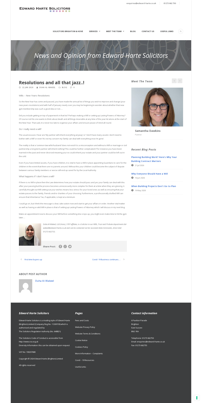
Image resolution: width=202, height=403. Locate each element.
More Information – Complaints (89, 353)
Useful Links (166, 31)
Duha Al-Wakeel (47, 87)
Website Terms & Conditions (87, 333)
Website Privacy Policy (85, 327)
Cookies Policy (81, 347)
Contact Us (148, 31)
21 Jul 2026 (139, 165)
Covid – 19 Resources (84, 360)
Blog (133, 31)
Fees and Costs (82, 320)
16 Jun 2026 (140, 177)
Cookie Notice (81, 340)
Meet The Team (114, 31)
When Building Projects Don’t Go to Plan (153, 186)
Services (93, 31)
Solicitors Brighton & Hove (68, 31)
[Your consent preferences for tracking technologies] (197, 398)
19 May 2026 (140, 190)
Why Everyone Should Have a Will (149, 173)
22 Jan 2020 (27, 87)
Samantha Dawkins (147, 131)
